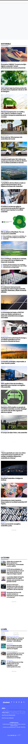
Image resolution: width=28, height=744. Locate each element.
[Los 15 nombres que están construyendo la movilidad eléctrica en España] (3, 645)
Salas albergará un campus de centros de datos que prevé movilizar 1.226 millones (15, 639)
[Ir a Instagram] (19, 702)
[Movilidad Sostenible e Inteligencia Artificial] (14, 468)
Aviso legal (5, 712)
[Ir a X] (14, 702)
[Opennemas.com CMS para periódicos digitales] (14, 735)
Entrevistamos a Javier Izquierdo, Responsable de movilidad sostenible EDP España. (14, 502)
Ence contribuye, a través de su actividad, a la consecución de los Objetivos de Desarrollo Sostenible (14, 237)
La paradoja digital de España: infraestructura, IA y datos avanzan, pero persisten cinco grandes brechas (15, 579)
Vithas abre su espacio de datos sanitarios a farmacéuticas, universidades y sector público (15, 563)
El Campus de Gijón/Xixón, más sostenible (14, 432)
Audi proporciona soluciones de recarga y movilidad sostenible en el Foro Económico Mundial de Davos (14, 339)
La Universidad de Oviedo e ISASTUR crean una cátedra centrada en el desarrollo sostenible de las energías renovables (12, 315)
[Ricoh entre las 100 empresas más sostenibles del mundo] (14, 127)
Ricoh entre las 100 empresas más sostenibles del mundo (11, 138)
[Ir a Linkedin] (16, 702)
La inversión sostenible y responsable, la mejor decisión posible (13, 362)
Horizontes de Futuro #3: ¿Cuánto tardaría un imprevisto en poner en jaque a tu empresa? (15, 594)
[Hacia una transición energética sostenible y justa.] (14, 514)
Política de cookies (8, 718)
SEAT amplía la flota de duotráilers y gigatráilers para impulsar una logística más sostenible (13, 385)
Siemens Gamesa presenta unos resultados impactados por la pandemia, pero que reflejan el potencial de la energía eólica (15, 266)
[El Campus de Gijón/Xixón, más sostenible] (14, 422)
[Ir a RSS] (24, 702)
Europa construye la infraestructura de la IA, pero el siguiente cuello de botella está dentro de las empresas (15, 587)
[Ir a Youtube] (21, 702)
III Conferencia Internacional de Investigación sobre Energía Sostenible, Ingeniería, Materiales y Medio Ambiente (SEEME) (13, 289)
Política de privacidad (8, 715)
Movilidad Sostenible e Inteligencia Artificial (12, 479)
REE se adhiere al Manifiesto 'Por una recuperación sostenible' (12, 233)
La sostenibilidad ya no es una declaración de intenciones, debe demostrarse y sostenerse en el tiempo (15, 655)
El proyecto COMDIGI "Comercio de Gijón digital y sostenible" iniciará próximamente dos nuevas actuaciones (13, 66)
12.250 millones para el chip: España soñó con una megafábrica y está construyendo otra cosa (15, 664)
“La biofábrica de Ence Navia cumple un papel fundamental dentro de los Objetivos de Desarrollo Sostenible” (13, 184)
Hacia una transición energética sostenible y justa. (11, 525)
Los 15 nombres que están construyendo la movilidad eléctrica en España (14, 647)
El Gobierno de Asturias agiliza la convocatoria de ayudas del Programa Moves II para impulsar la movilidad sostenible (12, 209)
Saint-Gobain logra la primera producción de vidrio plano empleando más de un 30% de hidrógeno (14, 90)
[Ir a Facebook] (11, 702)
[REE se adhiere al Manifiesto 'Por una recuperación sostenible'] (14, 221)
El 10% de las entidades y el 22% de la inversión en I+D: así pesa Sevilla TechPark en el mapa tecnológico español (15, 571)
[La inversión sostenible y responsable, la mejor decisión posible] (14, 351)
